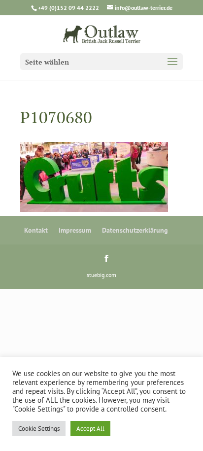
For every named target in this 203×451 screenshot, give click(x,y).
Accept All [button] (90, 428)
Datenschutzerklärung (135, 230)
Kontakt (36, 230)
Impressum (75, 230)
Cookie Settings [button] (39, 428)
